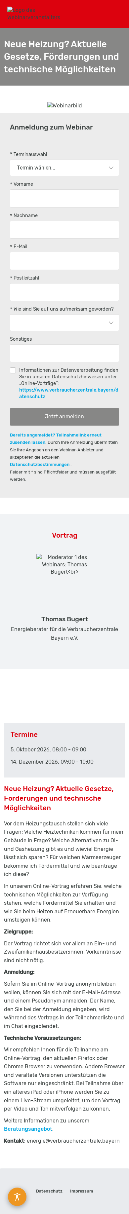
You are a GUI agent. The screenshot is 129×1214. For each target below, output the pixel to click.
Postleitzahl (26, 278)
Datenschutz (49, 1191)
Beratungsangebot (28, 1129)
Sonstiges (21, 339)
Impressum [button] (81, 1191)
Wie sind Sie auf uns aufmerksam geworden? (64, 309)
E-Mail (20, 246)
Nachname (26, 215)
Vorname (23, 184)
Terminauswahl (30, 154)
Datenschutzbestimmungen (40, 464)
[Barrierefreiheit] (17, 1197)
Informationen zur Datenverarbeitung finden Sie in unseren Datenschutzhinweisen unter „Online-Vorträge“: (68, 383)
